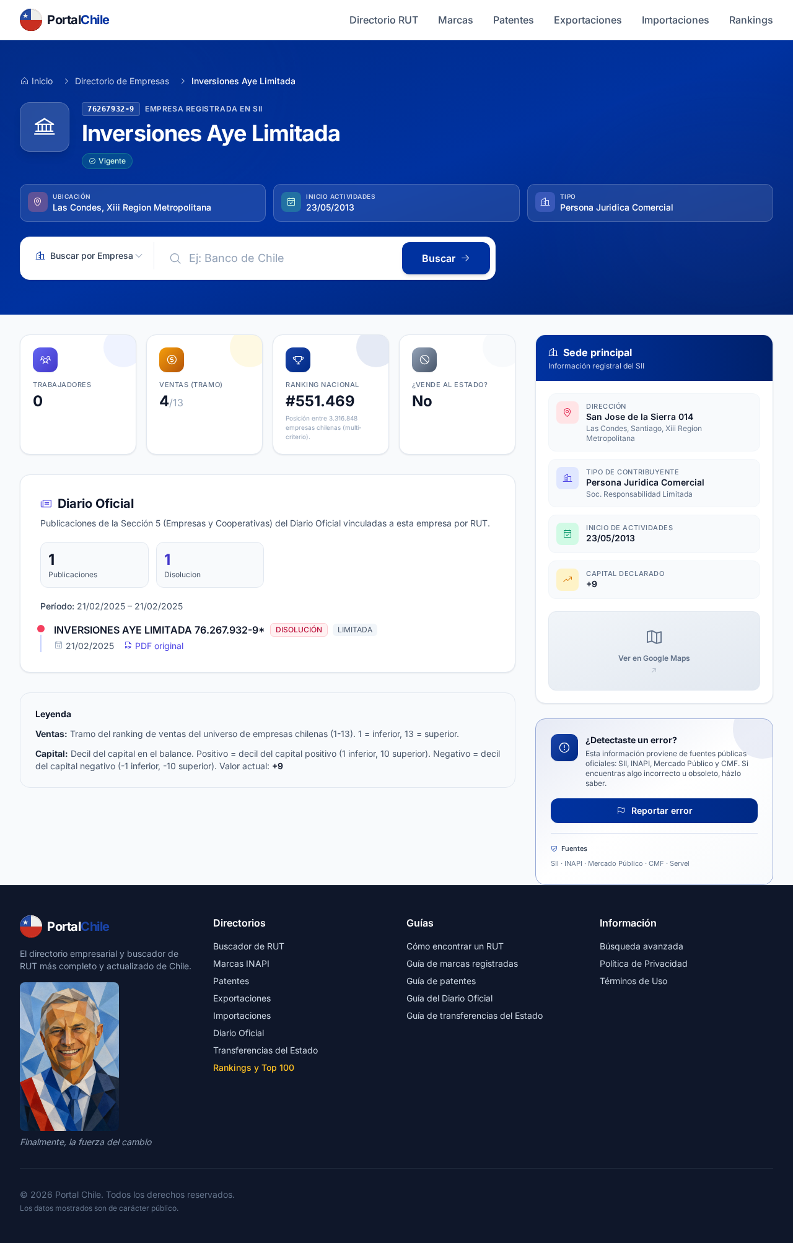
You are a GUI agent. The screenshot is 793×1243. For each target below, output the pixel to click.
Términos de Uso (633, 980)
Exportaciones (588, 20)
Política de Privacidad (644, 963)
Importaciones (675, 20)
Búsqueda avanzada (641, 946)
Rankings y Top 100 (253, 1067)
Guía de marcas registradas (462, 963)
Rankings (751, 20)
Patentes (513, 20)
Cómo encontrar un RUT (455, 946)
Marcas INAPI (241, 963)
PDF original (158, 645)
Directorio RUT (383, 20)
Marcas (455, 20)
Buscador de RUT (248, 946)
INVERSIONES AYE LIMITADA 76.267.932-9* (159, 630)
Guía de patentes (441, 980)
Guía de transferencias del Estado (474, 1015)
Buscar (438, 258)
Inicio (42, 81)
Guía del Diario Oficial (449, 998)
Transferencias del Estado (265, 1050)
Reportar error (661, 810)
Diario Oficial (238, 1032)
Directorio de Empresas (122, 81)
